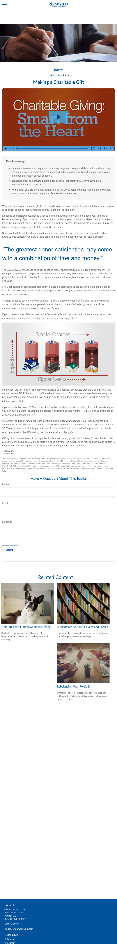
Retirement (9, 938)
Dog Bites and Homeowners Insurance (26, 627)
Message (7, 521)
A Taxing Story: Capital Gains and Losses (82, 627)
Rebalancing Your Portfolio (74, 686)
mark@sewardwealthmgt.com (18, 928)
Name (5, 484)
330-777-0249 (18, 909)
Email (5, 503)
